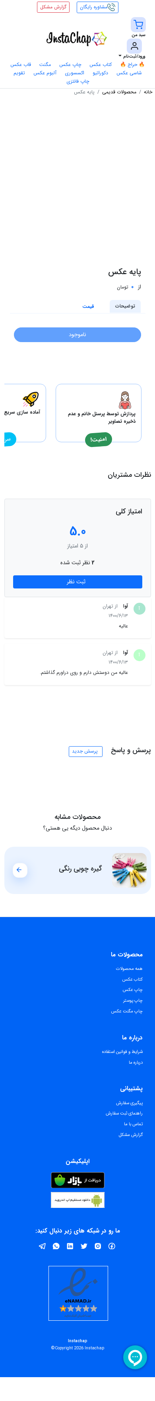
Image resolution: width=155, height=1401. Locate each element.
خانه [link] (148, 92)
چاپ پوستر (133, 1000)
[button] (138, 28)
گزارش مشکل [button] (53, 7)
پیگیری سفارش (129, 1103)
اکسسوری (74, 73)
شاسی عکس (129, 73)
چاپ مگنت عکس (127, 1011)
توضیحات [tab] (125, 306)
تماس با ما (133, 1124)
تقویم (19, 73)
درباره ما (136, 1062)
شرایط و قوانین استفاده (122, 1051)
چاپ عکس (70, 64)
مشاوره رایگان (93, 7)
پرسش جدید (85, 751)
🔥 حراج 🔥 (132, 64)
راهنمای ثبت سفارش (124, 1113)
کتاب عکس (100, 64)
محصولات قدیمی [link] (119, 92)
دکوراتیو (100, 73)
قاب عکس (20, 64)
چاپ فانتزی (77, 81)
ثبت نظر (76, 581)
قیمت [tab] (88, 306)
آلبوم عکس (44, 73)
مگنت (45, 64)
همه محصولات (129, 968)
